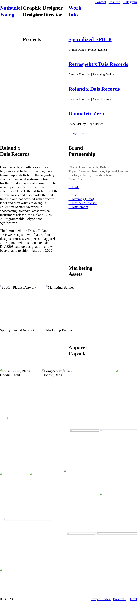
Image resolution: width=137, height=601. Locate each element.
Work (74, 8)
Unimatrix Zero (86, 113)
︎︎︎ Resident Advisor (82, 203)
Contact (100, 2)
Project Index (101, 599)
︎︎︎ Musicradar (78, 207)
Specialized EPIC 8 (90, 39)
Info (73, 15)
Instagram (130, 2)
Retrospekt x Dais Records (98, 64)
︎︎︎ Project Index (77, 133)
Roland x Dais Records (94, 89)
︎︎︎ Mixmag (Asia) (81, 199)
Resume (114, 2)
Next (133, 599)
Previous (119, 599)
